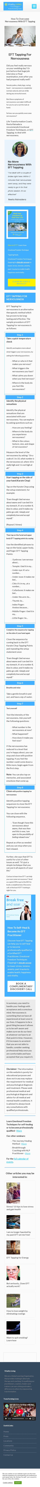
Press (5, 1436)
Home (6, 1431)
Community (8, 1445)
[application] (19, 1412)
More (24, 1143)
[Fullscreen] (33, 1419)
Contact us (8, 1455)
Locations (7, 1441)
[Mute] (30, 1419)
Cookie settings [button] (8, 1482)
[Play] (6, 1419)
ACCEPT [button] (17, 1482)
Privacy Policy (9, 1450)
